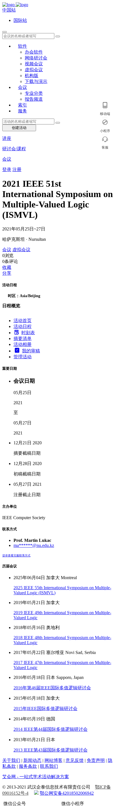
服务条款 (28, 766)
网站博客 (53, 760)
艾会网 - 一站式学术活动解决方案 (35, 776)
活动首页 (23, 320)
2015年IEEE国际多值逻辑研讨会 (45, 708)
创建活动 (19, 128)
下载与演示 (36, 81)
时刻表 (28, 332)
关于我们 (11, 760)
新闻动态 (32, 760)
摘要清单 (23, 338)
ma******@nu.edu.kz (34, 545)
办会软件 (34, 52)
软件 (22, 46)
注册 (16, 169)
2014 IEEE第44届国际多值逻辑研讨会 (51, 729)
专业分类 (34, 93)
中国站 (9, 10)
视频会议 (34, 63)
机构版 (31, 75)
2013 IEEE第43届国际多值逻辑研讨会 (51, 750)
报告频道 (34, 99)
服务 (22, 110)
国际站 (20, 20)
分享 (6, 273)
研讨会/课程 (14, 148)
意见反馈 (75, 760)
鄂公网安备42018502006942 (67, 793)
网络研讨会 (36, 58)
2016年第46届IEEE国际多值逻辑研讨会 (52, 687)
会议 (22, 87)
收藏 (6, 267)
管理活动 (23, 356)
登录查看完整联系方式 (16, 555)
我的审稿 (31, 350)
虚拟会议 (34, 69)
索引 (22, 105)
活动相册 (23, 344)
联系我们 (49, 766)
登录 (6, 169)
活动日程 (23, 326)
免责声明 (96, 760)
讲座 (6, 138)
